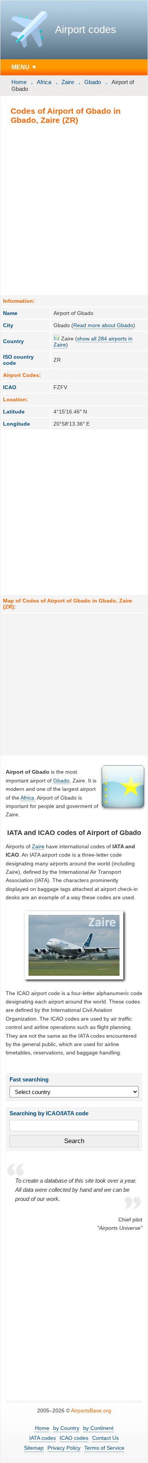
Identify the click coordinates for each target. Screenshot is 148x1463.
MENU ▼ (24, 67)
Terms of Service (104, 1448)
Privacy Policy (63, 1448)
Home (19, 82)
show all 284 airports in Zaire (93, 342)
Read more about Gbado (103, 325)
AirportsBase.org (91, 1410)
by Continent (98, 1428)
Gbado (92, 82)
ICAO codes (74, 1438)
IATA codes (42, 1438)
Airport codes (85, 29)
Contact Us (105, 1438)
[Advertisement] (74, 209)
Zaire (67, 82)
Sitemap (34, 1448)
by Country (66, 1428)
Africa (44, 82)
